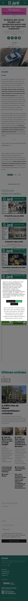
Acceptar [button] (19, 301)
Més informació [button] (11, 301)
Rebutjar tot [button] (14, 304)
